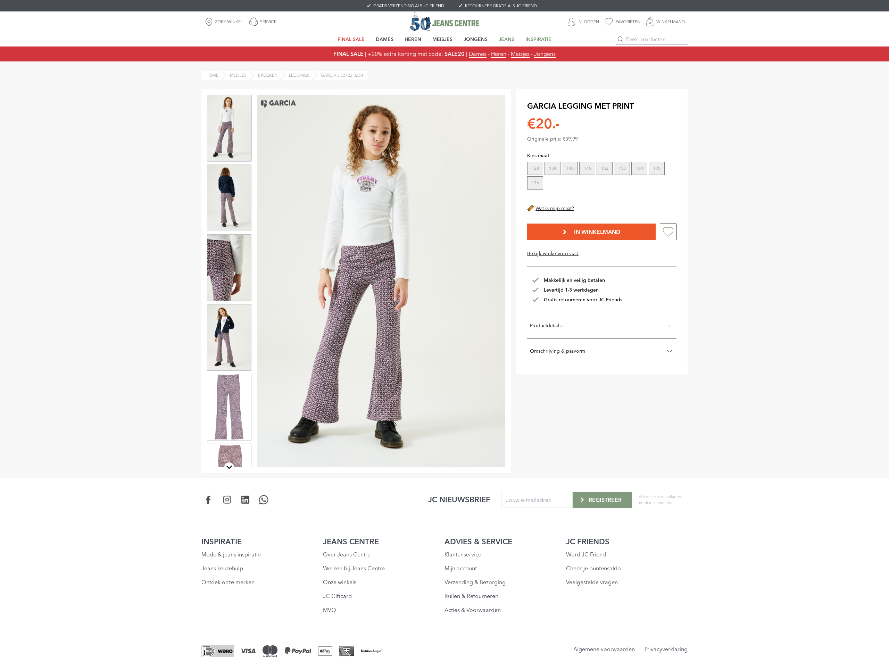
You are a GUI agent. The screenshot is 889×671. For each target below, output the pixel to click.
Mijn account (460, 568)
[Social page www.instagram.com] (227, 500)
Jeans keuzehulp (222, 568)
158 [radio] (622, 168)
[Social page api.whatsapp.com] (264, 500)
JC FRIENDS (587, 541)
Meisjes (520, 53)
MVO (329, 609)
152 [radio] (604, 168)
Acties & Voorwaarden (472, 609)
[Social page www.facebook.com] (208, 500)
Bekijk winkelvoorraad (553, 253)
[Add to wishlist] (668, 232)
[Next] (229, 467)
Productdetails (546, 325)
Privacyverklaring (666, 649)
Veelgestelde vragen (592, 582)
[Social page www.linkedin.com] (245, 500)
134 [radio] (552, 168)
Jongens (545, 53)
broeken (267, 75)
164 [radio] (639, 168)
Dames (478, 53)
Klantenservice (462, 554)
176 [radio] (535, 182)
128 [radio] (535, 168)
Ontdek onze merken (228, 582)
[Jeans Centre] (444, 22)
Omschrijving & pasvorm (557, 351)
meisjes (238, 75)
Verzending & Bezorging (475, 582)
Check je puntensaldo (593, 568)
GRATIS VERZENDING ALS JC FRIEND (408, 5)
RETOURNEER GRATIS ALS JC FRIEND (501, 5)
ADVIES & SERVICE (478, 541)
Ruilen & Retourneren (471, 596)
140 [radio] (570, 168)
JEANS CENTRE (351, 541)
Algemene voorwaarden (604, 649)
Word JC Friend (586, 554)
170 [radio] (656, 168)
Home (212, 75)
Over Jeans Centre (347, 554)
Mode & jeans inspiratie (231, 554)
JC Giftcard (337, 596)
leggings (299, 75)
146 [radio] (587, 168)
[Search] (620, 39)
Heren (498, 53)
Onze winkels (339, 582)
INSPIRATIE (221, 541)
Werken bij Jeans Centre (354, 568)
